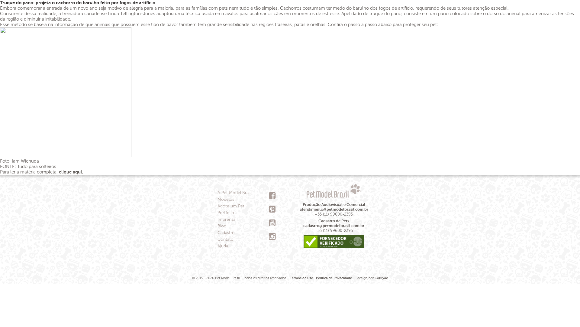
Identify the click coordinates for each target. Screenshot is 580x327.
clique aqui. (71, 171)
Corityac (381, 278)
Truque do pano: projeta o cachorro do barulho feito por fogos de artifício (77, 2)
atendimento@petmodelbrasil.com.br (334, 209)
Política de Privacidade (334, 278)
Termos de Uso (301, 278)
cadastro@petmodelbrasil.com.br (333, 225)
